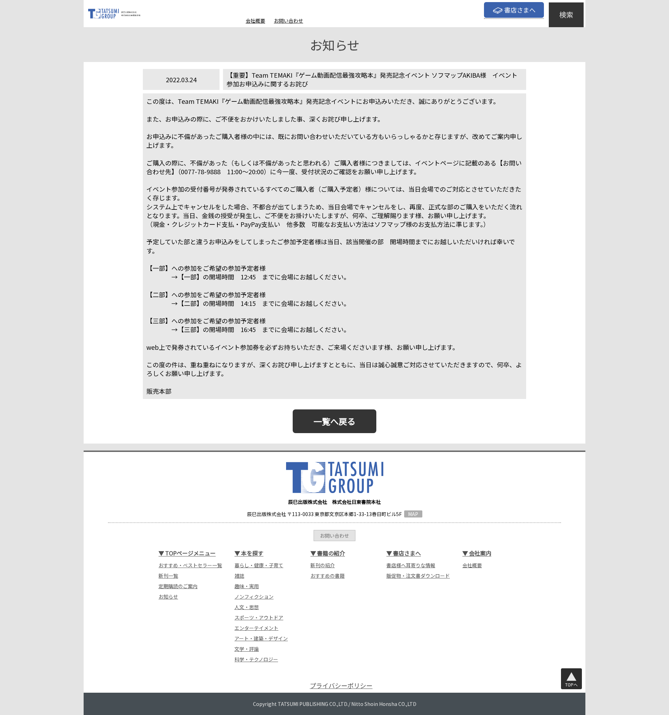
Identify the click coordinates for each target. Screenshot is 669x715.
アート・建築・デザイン (261, 638)
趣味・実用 (246, 586)
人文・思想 (246, 606)
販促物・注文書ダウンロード (418, 575)
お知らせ (168, 596)
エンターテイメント (256, 627)
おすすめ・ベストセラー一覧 (190, 565)
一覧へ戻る (334, 421)
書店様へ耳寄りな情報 (410, 565)
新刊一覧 (168, 575)
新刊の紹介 (322, 565)
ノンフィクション (254, 596)
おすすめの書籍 (327, 575)
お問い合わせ (288, 20)
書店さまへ (520, 9)
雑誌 (239, 575)
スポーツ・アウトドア (258, 617)
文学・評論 (246, 648)
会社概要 (255, 20)
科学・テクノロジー (256, 659)
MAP (413, 513)
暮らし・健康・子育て (258, 565)
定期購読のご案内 (178, 586)
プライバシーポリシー (341, 685)
